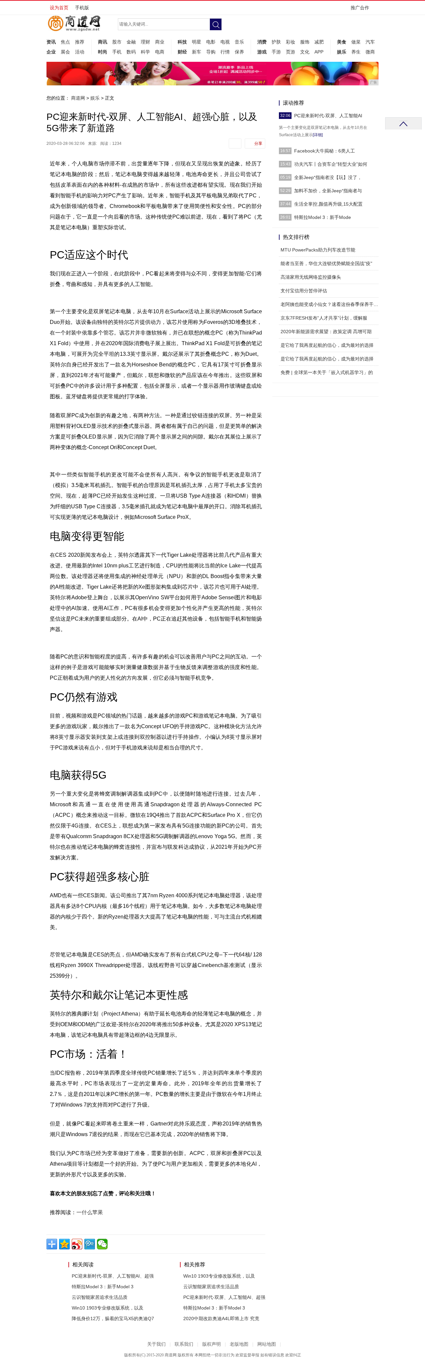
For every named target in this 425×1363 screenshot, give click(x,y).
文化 (304, 51)
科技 (182, 42)
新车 (196, 51)
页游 (290, 51)
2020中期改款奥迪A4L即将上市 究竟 (221, 1318)
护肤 (276, 42)
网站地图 (266, 1344)
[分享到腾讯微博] (89, 1244)
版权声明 (211, 1344)
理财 (145, 42)
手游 (276, 51)
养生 (356, 51)
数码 (131, 51)
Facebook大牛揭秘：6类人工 (324, 150)
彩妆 (290, 42)
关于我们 (156, 1344)
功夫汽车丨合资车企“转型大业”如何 (330, 164)
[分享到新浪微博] (77, 1244)
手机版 (82, 7)
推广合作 (360, 7)
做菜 (356, 42)
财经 (182, 51)
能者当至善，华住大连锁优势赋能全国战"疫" (326, 263)
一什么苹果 (89, 1212)
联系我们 (184, 1344)
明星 (196, 42)
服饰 (304, 42)
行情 (225, 51)
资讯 (51, 42)
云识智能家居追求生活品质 (100, 1297)
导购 (210, 51)
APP (318, 51)
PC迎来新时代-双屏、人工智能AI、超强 (113, 1276)
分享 (258, 143)
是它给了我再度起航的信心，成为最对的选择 (327, 345)
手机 (117, 51)
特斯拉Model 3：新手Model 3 (102, 1286)
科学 (145, 51)
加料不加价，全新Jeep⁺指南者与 (328, 190)
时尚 (102, 51)
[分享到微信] (102, 1244)
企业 (51, 51)
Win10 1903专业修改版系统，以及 (107, 1308)
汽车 (370, 42)
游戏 (262, 51)
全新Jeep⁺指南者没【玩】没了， (328, 177)
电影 (210, 42)
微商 (370, 51)
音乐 (239, 42)
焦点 (65, 42)
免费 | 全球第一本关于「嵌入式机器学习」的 (327, 372)
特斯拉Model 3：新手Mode (322, 217)
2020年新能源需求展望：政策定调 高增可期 (326, 331)
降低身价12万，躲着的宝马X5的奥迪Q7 (113, 1318)
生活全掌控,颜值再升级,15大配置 (328, 204)
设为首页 (59, 7)
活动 (79, 51)
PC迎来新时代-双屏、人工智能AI (328, 115)
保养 (239, 51)
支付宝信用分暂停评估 (304, 290)
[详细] (318, 135)
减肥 (319, 42)
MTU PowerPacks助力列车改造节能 (318, 249)
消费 (262, 42)
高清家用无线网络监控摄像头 (311, 277)
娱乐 (341, 51)
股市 (117, 42)
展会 (65, 51)
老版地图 (239, 1344)
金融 (131, 42)
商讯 (102, 42)
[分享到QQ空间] (64, 1244)
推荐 (79, 42)
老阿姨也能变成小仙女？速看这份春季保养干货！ (332, 304)
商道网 (78, 98)
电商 (159, 51)
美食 (341, 42)
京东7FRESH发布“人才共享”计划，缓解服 (324, 318)
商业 (159, 42)
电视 (225, 42)
